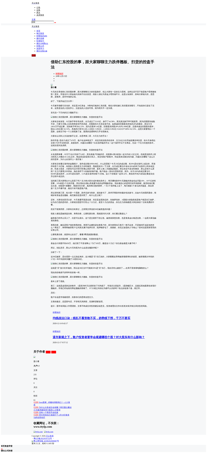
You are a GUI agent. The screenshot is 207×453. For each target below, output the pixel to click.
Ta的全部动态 (39, 417)
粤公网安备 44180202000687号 (46, 441)
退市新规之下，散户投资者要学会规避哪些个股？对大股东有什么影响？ (99, 337)
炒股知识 (59, 74)
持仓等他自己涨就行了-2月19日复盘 (51, 415)
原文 (38, 13)
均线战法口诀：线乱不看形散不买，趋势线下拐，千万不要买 (91, 318)
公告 (38, 7)
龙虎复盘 (40, 15)
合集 (38, 10)
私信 (53, 352)
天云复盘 (50, 436)
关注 (48, 352)
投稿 (34, 55)
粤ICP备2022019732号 (43, 438)
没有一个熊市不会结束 (46, 412)
